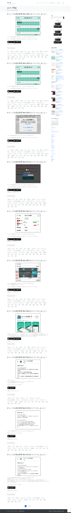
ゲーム (52, 151)
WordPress (53, 147)
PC (51, 144)
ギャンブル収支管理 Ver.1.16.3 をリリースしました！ (27, 211)
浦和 (31, 56)
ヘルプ (37, 2)
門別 (19, 58)
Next (30, 506)
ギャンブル (19, 53)
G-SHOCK (53, 136)
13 (54, 122)
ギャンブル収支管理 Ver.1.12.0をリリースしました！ (27, 455)
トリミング (9, 55)
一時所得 (38, 55)
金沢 (15, 58)
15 (56, 122)
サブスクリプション (40, 53)
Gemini (22, 51)
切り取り (46, 55)
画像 (35, 56)
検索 (52, 15)
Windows (52, 145)
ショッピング (53, 153)
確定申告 (52, 159)
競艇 (42, 56)
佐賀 (42, 55)
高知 (23, 58)
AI (8, 51)
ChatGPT (17, 51)
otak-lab (9, 2)
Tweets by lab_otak (54, 131)
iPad (29, 51)
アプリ (52, 148)
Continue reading (11, 48)
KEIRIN (41, 51)
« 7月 (52, 129)
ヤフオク (52, 154)
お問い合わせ (52, 2)
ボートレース (32, 55)
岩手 (21, 56)
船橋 (12, 58)
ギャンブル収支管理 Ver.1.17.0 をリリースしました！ (27, 162)
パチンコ (20, 55)
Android (12, 51)
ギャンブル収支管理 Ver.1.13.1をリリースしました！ (26, 408)
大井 (17, 56)
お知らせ (52, 150)
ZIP (8, 53)
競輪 (46, 56)
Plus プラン (46, 51)
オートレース (13, 53)
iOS (25, 51)
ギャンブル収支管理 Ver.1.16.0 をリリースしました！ (27, 311)
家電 (52, 156)
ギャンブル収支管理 (26, 53)
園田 (8, 56)
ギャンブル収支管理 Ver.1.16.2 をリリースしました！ (27, 260)
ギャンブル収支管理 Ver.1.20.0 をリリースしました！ (27, 63)
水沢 (28, 56)
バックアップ (26, 55)
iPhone (33, 51)
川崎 (24, 56)
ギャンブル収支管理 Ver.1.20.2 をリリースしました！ (27, 14)
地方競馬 (12, 56)
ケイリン (33, 53)
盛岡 (38, 56)
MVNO (52, 142)
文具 (52, 157)
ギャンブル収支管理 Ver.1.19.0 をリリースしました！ (27, 113)
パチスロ (15, 55)
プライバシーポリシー (44, 2)
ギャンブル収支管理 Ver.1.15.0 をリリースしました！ (27, 357)
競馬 (8, 58)
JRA (37, 51)
